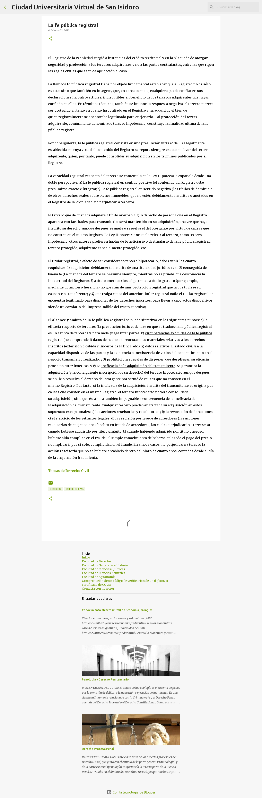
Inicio (86, 557)
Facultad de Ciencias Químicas (103, 569)
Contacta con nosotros (98, 588)
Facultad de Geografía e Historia (105, 565)
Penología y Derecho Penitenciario (105, 679)
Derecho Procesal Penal (98, 749)
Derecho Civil (75, 489)
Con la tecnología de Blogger (133, 792)
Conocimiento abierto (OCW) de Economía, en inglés (117, 610)
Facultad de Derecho (96, 561)
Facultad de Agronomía (98, 577)
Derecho (55, 489)
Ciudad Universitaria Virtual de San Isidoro (75, 7)
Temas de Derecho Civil (68, 471)
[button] (50, 39)
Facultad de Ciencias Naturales (103, 573)
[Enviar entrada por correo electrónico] (50, 484)
